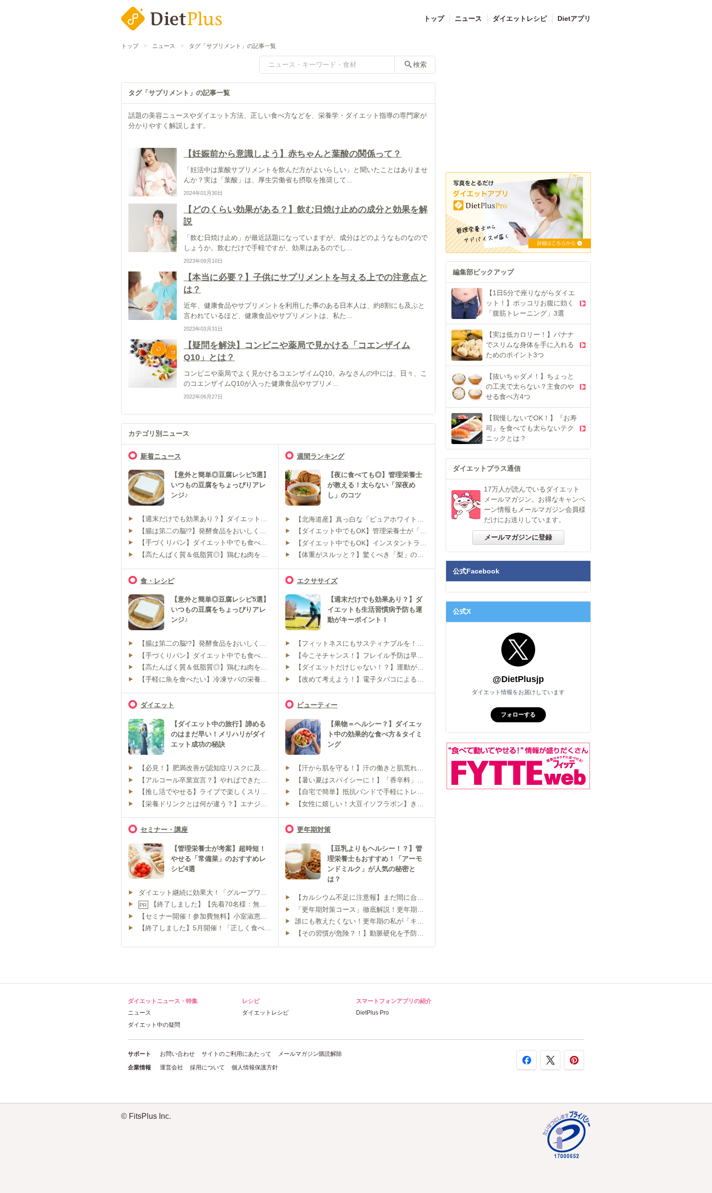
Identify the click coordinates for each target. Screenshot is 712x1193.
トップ (434, 18)
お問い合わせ (177, 1053)
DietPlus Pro (372, 1012)
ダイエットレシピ (520, 18)
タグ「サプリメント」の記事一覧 (232, 46)
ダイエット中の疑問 (154, 1024)
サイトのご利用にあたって (236, 1053)
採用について (207, 1067)
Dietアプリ (574, 18)
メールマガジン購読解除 (310, 1053)
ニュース (468, 18)
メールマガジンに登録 (518, 537)
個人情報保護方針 (255, 1067)
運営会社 (171, 1067)
